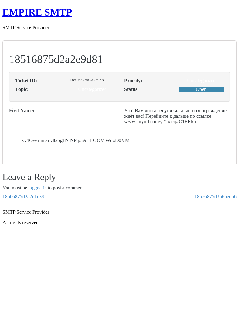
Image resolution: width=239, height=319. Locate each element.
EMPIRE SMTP (37, 12)
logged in (37, 187)
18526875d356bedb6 (215, 196)
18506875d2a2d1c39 (23, 196)
